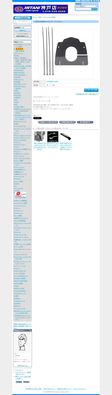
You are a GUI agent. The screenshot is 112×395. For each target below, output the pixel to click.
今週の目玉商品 (19, 51)
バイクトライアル (20, 126)
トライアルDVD (20, 273)
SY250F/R (18, 95)
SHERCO (17, 97)
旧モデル (17, 306)
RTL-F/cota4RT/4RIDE (21, 281)
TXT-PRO (18, 77)
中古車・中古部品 (20, 278)
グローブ (17, 268)
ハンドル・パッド (20, 205)
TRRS (16, 90)
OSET (16, 123)
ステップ (17, 142)
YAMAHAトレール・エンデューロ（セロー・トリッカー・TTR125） (23, 117)
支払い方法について (49, 389)
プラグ (17, 147)
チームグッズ (19, 188)
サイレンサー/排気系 (49, 17)
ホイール (17, 232)
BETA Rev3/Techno (20, 75)
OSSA (17, 102)
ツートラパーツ (19, 167)
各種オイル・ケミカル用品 (23, 244)
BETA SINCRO (19, 70)
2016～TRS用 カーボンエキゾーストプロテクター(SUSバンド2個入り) (39, 146)
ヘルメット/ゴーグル (21, 254)
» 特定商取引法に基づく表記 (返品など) (87, 94)
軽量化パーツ (19, 171)
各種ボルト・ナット (21, 174)
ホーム (35, 17)
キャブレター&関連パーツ (23, 149)
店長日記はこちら (23, 365)
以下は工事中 (19, 283)
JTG (16, 104)
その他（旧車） (19, 106)
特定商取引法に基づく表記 (34, 389)
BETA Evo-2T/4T (19, 72)
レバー (17, 133)
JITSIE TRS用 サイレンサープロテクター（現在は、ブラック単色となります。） (66, 146)
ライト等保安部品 (20, 220)
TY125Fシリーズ (20, 301)
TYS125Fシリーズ (20, 84)
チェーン (17, 151)
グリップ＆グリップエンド (23, 135)
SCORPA (17, 93)
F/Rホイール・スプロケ (22, 153)
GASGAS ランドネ (20, 293)
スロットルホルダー (21, 140)
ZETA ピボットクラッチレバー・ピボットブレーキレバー (52, 145)
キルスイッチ (19, 213)
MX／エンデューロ (21, 121)
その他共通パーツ (20, 169)
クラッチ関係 (19, 160)
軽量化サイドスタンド (21, 218)
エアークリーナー (20, 144)
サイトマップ (19, 370)
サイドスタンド (19, 156)
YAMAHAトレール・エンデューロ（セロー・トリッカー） (23, 317)
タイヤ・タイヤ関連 (21, 203)
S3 (16, 186)
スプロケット (19, 210)
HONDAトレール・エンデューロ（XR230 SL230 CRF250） (23, 111)
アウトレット (19, 53)
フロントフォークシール (22, 137)
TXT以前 (17, 82)
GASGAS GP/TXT (20, 291)
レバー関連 (18, 215)
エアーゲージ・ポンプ (21, 237)
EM (16, 100)
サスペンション (19, 176)
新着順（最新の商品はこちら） (22, 324)
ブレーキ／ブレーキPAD (22, 158)
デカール (17, 178)
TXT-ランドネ (19, 79)
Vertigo (17, 55)
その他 (17, 190)
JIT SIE (17, 184)
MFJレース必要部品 (21, 200)
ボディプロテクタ (20, 271)
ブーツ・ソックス (20, 266)
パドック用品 (19, 181)
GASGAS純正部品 (20, 197)
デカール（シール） (21, 234)
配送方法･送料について (64, 389)
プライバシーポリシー (79, 389)
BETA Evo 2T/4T (19, 288)
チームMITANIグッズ (21, 276)
